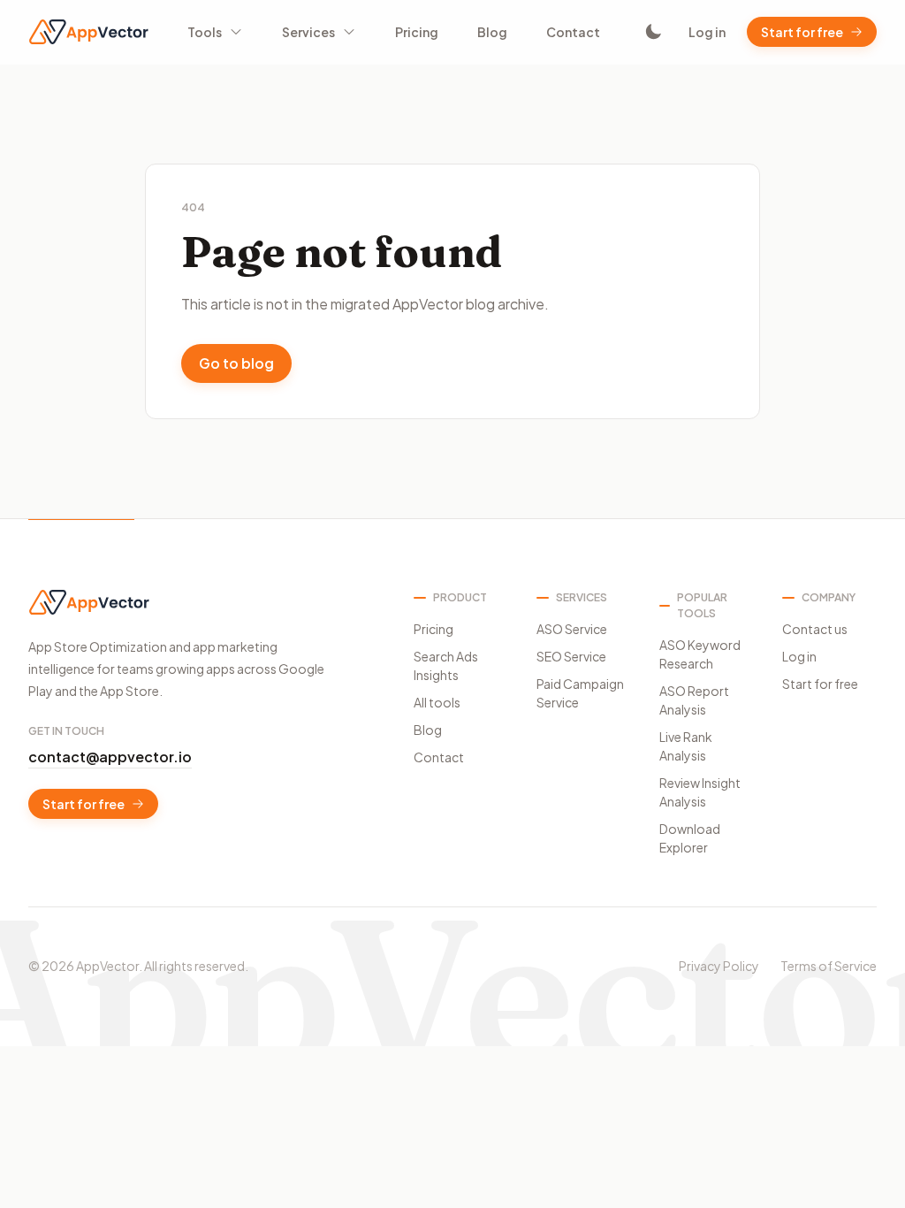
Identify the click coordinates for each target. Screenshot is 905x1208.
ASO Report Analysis (694, 700)
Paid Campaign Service (580, 693)
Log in (707, 32)
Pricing (416, 32)
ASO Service (571, 629)
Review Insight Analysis (700, 792)
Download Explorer (689, 838)
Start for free (802, 32)
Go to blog (236, 363)
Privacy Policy (719, 966)
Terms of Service (828, 966)
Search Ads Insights (446, 665)
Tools (204, 32)
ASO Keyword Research (700, 654)
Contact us (815, 629)
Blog (492, 32)
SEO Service (571, 656)
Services (308, 32)
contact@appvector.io (110, 756)
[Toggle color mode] (653, 32)
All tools (437, 702)
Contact (573, 32)
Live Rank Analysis (685, 746)
